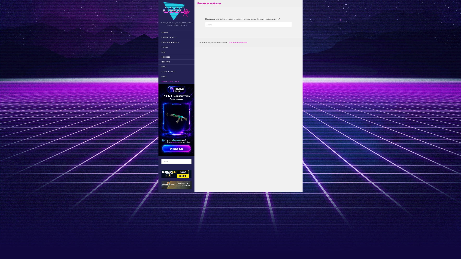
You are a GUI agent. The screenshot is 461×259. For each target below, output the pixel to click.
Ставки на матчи (168, 72)
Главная (164, 32)
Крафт (163, 67)
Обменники (165, 57)
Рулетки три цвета (168, 37)
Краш (163, 52)
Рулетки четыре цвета (170, 42)
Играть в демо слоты (170, 81)
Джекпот (165, 47)
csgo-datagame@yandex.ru (238, 42)
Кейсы (163, 77)
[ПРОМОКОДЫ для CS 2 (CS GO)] (176, 11)
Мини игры (165, 62)
